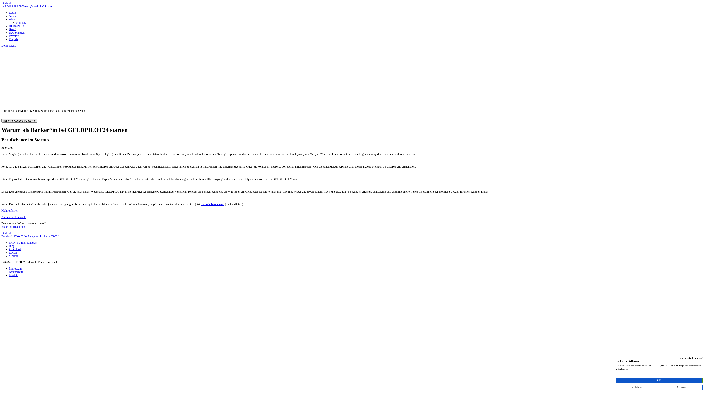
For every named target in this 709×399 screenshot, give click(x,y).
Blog (12, 246)
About (12, 19)
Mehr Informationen (13, 226)
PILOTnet (15, 249)
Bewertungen (17, 32)
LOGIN (13, 252)
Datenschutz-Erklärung (691, 358)
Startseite (6, 3)
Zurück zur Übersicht (13, 217)
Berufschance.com (212, 204)
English (13, 39)
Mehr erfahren (9, 210)
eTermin (13, 256)
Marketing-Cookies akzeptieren (19, 120)
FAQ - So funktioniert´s (23, 242)
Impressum (15, 268)
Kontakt (21, 22)
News (12, 16)
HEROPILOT (17, 26)
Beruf (12, 29)
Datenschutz (16, 271)
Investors (14, 35)
